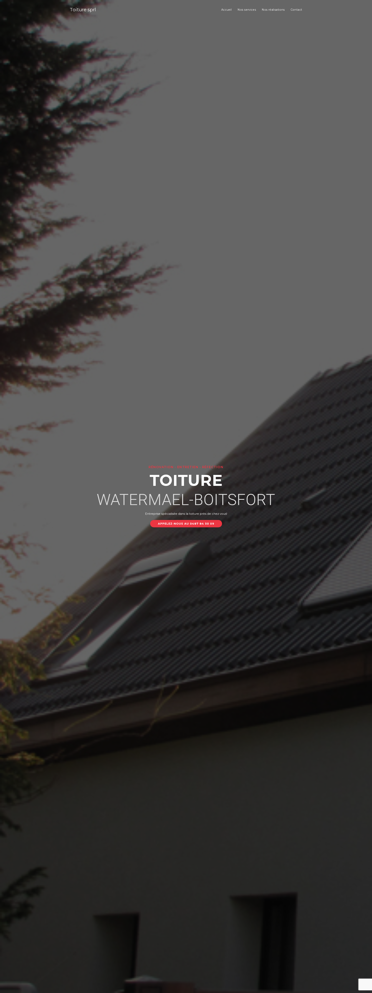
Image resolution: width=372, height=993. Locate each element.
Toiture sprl (83, 9)
